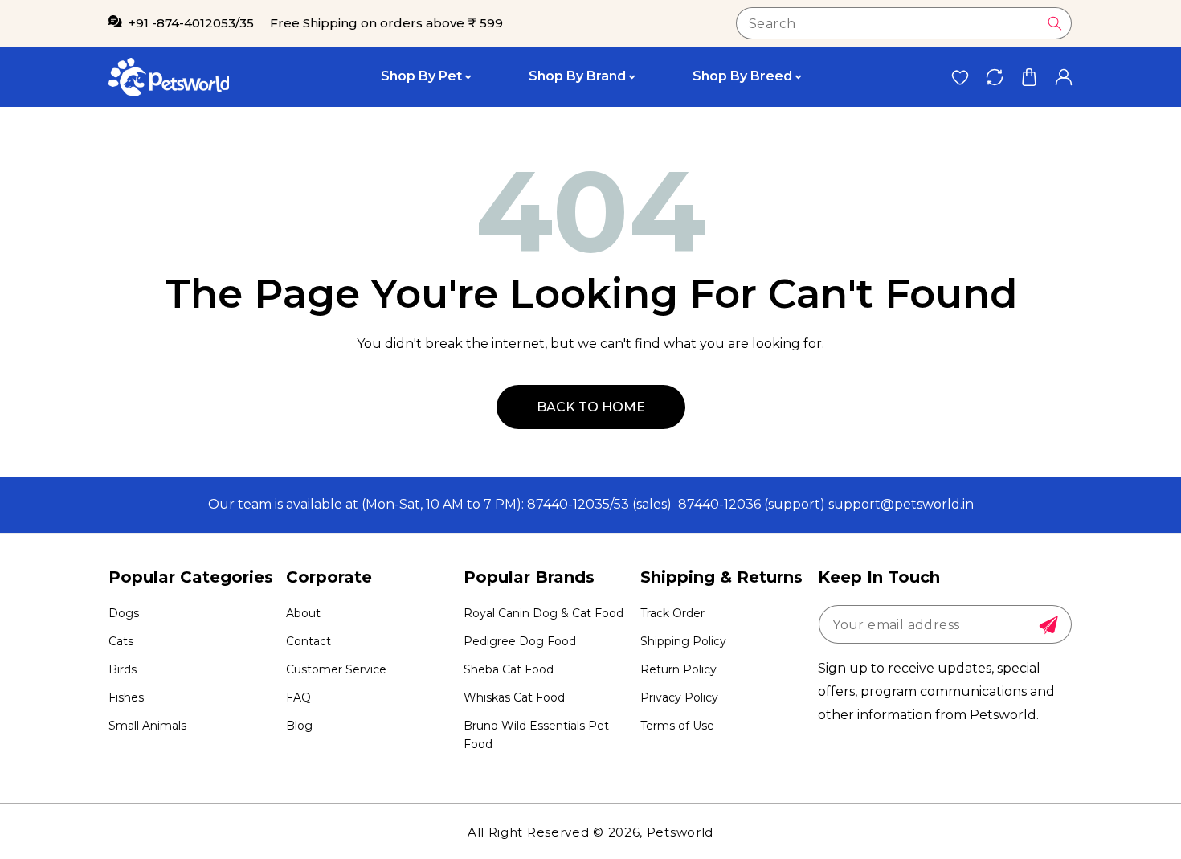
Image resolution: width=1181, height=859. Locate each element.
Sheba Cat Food (509, 669)
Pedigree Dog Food (520, 641)
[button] (1029, 76)
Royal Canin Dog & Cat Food (543, 613)
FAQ (298, 697)
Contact (308, 641)
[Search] (1055, 23)
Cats (120, 641)
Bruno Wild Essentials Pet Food (536, 734)
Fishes (126, 697)
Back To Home (591, 407)
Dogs (123, 613)
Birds (122, 669)
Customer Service (336, 669)
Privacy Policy (679, 697)
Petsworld (680, 832)
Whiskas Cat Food (514, 697)
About (303, 613)
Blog (299, 725)
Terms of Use (677, 725)
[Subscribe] (1048, 625)
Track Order (672, 613)
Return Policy (678, 669)
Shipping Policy (683, 641)
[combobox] (904, 23)
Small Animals (147, 725)
